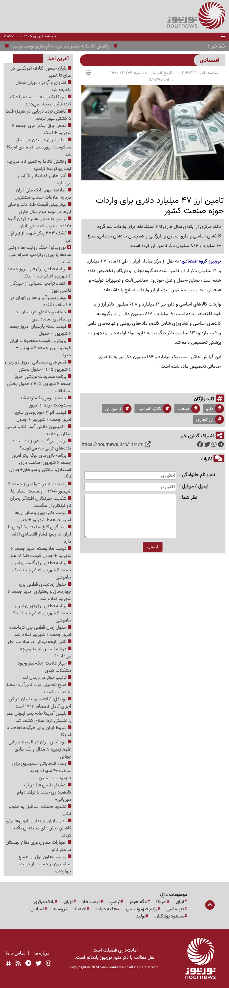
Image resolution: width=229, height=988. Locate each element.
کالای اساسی (149, 409)
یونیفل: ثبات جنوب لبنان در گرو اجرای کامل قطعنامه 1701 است (39, 702)
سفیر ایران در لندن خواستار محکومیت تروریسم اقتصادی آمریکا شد (39, 147)
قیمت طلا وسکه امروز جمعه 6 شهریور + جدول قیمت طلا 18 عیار (40, 552)
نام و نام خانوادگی (198, 475)
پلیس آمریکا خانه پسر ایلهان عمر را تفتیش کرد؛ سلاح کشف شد (38, 717)
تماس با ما (15, 953)
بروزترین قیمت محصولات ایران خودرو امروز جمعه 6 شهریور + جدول (40, 348)
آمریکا (161, 902)
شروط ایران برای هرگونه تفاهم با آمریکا (39, 731)
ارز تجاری (204, 420)
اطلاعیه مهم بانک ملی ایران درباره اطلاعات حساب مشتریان (42, 193)
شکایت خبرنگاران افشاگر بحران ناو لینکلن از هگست (40, 502)
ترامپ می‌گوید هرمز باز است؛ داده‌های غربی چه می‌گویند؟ (42, 444)
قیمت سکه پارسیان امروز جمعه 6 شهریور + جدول (39, 330)
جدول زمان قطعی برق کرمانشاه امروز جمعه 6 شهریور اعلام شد (40, 631)
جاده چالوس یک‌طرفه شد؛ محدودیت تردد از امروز (44, 401)
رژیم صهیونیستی (141, 909)
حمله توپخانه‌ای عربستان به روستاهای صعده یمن (43, 315)
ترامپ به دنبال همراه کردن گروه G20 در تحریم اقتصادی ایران (39, 222)
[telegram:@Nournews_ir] (28, 963)
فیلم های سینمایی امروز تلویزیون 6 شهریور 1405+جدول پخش (38, 365)
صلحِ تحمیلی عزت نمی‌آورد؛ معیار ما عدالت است (38, 688)
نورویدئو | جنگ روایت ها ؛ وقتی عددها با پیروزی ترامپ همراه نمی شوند (39, 255)
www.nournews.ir (113, 967)
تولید (141, 916)
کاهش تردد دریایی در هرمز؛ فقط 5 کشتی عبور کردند (38, 115)
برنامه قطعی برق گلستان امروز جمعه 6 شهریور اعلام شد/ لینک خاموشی (41, 570)
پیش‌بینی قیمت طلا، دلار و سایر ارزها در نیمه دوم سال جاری (39, 208)
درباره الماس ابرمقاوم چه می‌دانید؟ (45, 652)
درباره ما (41, 953)
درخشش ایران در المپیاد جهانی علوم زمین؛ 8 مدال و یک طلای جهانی (39, 749)
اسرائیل (37, 909)
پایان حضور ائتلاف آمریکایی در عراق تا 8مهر (41, 72)
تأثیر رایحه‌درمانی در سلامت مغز (37, 642)
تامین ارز (113, 409)
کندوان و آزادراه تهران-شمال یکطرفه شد (43, 86)
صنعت (183, 409)
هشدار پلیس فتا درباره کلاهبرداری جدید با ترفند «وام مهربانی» (44, 792)
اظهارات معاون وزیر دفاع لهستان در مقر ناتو (38, 846)
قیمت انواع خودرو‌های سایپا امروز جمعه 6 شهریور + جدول (42, 416)
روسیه (59, 909)
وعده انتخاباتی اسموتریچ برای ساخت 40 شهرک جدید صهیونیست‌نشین (41, 771)
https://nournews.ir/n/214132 (112, 445)
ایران (180, 902)
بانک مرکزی (44, 902)
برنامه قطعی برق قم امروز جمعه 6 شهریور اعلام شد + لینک (39, 272)
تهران (68, 902)
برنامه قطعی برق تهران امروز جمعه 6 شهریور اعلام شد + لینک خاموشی (40, 613)
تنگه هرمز (138, 902)
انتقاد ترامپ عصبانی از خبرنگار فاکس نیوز (41, 287)
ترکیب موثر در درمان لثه (45, 678)
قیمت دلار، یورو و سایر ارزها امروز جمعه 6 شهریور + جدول (43, 516)
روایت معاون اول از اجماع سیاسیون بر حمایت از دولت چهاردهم (44, 864)
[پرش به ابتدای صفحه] (210, 905)
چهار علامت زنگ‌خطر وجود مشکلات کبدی (44, 666)
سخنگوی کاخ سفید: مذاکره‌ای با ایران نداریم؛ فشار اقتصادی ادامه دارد (39, 534)
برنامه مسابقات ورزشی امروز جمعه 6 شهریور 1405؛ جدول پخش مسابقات (39, 384)
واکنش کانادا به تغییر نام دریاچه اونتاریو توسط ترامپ (68, 46)
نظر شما (189, 497)
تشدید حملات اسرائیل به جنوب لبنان (40, 810)
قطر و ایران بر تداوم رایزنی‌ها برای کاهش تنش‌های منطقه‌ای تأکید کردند (38, 828)
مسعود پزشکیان (169, 916)
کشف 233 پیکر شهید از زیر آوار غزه (39, 236)
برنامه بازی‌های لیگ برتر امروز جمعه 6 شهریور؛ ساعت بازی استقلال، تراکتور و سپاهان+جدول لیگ (40, 466)
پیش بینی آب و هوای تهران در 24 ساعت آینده (40, 301)
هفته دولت (106, 909)
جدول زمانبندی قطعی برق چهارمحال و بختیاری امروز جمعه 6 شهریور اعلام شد (39, 592)
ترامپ (114, 902)
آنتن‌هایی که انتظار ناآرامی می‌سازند (44, 179)
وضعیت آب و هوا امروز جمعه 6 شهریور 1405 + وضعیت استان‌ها (39, 487)
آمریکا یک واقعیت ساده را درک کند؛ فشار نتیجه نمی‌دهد (40, 100)
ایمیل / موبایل (195, 486)
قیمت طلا (91, 902)
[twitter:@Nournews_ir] (38, 963)
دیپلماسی (175, 909)
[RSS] (18, 963)
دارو (209, 409)
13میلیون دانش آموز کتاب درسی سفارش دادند (38, 430)
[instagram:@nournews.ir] (48, 963)
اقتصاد (80, 909)
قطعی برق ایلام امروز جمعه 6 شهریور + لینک (41, 129)
